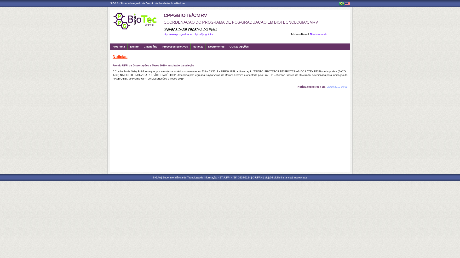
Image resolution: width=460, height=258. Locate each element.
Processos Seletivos (175, 46)
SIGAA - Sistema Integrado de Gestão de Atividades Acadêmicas (147, 3)
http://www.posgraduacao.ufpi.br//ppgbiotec (189, 34)
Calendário (150, 46)
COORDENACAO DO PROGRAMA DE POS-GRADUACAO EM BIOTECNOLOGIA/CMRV (241, 22)
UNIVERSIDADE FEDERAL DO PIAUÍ (190, 30)
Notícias (198, 46)
